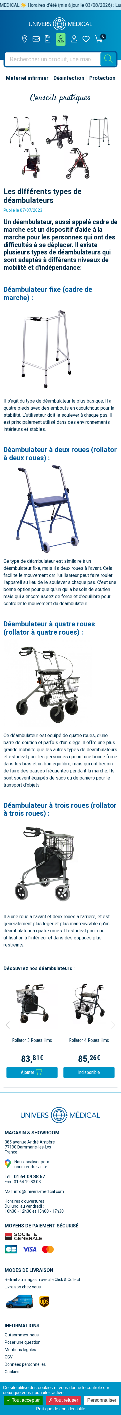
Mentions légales (20, 1349)
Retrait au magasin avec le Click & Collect (42, 1279)
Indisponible (89, 1072)
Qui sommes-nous (22, 1335)
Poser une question (23, 1342)
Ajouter (28, 1072)
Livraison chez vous (23, 1287)
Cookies (12, 1371)
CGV (9, 1357)
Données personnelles (25, 1364)
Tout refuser (65, 1400)
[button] (7, 1024)
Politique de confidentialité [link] (60, 1408)
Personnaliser (101, 1400)
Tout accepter (25, 1400)
